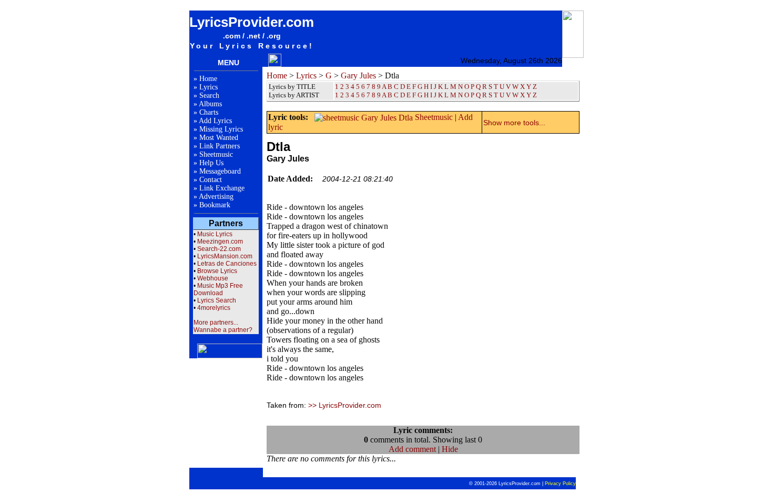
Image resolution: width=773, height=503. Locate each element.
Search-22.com (219, 249)
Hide (450, 449)
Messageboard (220, 171)
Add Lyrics (215, 121)
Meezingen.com (220, 241)
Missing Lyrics (221, 129)
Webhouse (212, 278)
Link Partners (219, 146)
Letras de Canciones (227, 263)
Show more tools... (514, 122)
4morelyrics (213, 307)
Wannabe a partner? (223, 330)
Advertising (216, 196)
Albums (210, 104)
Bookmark (214, 205)
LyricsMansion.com (224, 256)
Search (209, 95)
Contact (210, 180)
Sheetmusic (216, 154)
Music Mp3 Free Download (218, 289)
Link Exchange (222, 188)
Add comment (412, 449)
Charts (208, 112)
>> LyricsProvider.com (344, 405)
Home (208, 79)
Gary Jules (358, 75)
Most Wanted (218, 138)
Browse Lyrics (217, 271)
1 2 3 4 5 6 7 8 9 (358, 95)
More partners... (216, 322)
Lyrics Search (216, 300)
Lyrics (208, 87)
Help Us (211, 163)
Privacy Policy (560, 483)
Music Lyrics (214, 234)
